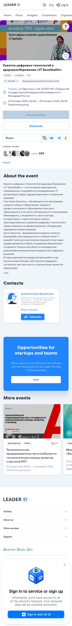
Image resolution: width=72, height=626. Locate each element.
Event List (36, 126)
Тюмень (13, 88)
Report (6, 162)
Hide (6, 272)
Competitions (49, 15)
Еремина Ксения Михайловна (37, 293)
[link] (31, 439)
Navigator (32, 15)
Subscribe (35, 316)
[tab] (36, 511)
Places (19, 15)
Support (7, 536)
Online (27, 443)
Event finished (36, 115)
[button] (36, 511)
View (36, 379)
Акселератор (14, 443)
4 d (56, 443)
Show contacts (29, 309)
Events (7, 15)
